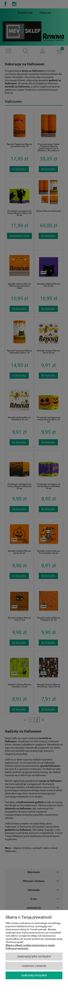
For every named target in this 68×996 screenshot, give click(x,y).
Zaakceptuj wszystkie (34, 975)
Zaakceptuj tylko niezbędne (34, 956)
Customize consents (34, 965)
